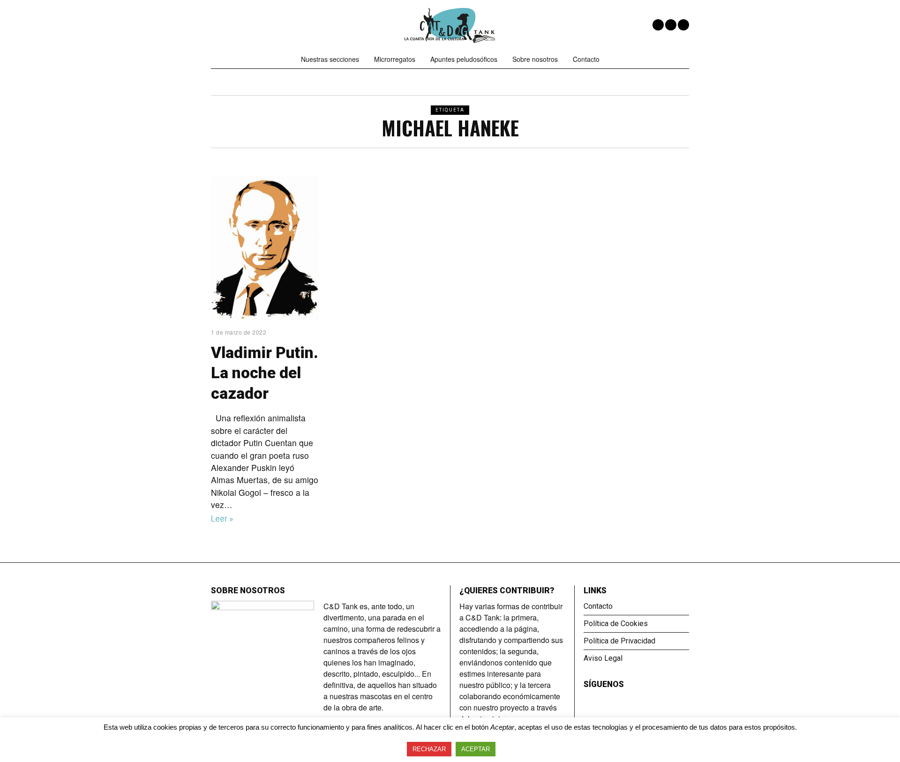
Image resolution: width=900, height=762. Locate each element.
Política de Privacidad (619, 640)
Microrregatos (394, 59)
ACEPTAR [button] (475, 749)
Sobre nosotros (535, 59)
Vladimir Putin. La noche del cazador (264, 373)
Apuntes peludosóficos (463, 59)
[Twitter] (670, 24)
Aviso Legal (603, 658)
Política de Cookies (616, 623)
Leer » (222, 518)
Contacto (586, 59)
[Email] (683, 24)
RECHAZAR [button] (429, 749)
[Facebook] (658, 24)
